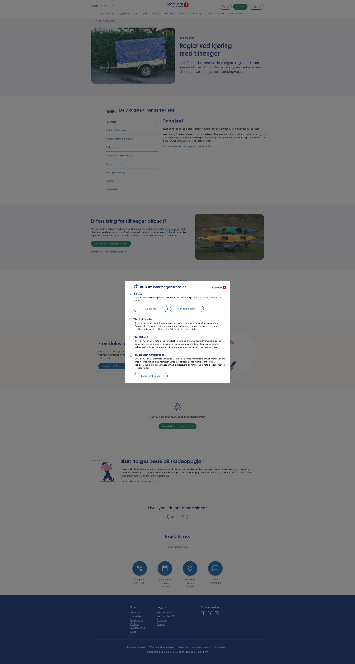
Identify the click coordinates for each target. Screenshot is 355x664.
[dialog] (177, 332)
